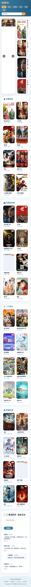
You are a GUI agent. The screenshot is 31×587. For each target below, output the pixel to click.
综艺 (21, 7)
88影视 (5, 2)
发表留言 (8, 528)
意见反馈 (25, 581)
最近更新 (6, 581)
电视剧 (15, 7)
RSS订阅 (18, 581)
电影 (9, 7)
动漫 (26, 7)
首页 (4, 7)
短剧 (4, 10)
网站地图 (12, 581)
